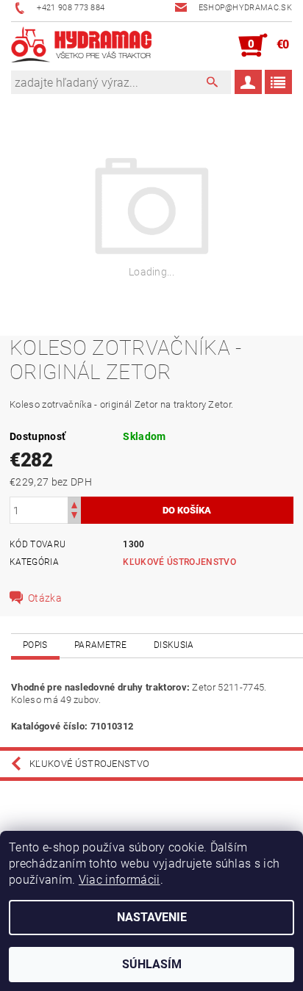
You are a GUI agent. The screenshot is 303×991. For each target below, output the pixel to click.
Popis (35, 645)
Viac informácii (119, 880)
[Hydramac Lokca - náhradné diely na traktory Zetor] (81, 45)
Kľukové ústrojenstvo (179, 562)
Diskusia (174, 645)
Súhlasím (152, 964)
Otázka (45, 598)
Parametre (100, 645)
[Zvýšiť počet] (74, 504)
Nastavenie (152, 917)
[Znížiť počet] (74, 517)
